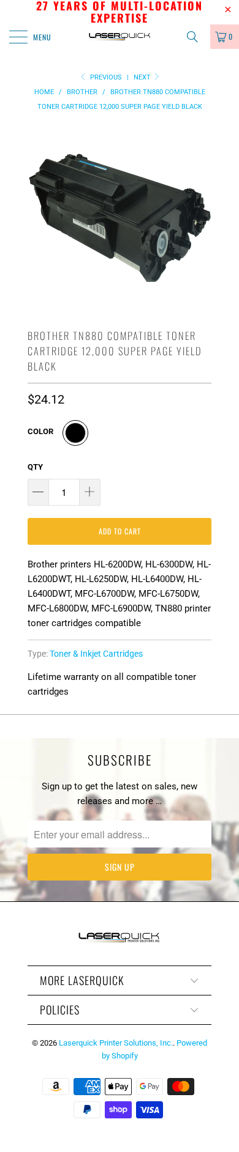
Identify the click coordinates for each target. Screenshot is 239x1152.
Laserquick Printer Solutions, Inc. (116, 1042)
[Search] (197, 36)
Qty (35, 466)
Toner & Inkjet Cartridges (96, 654)
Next (143, 77)
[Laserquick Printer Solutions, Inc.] (120, 36)
